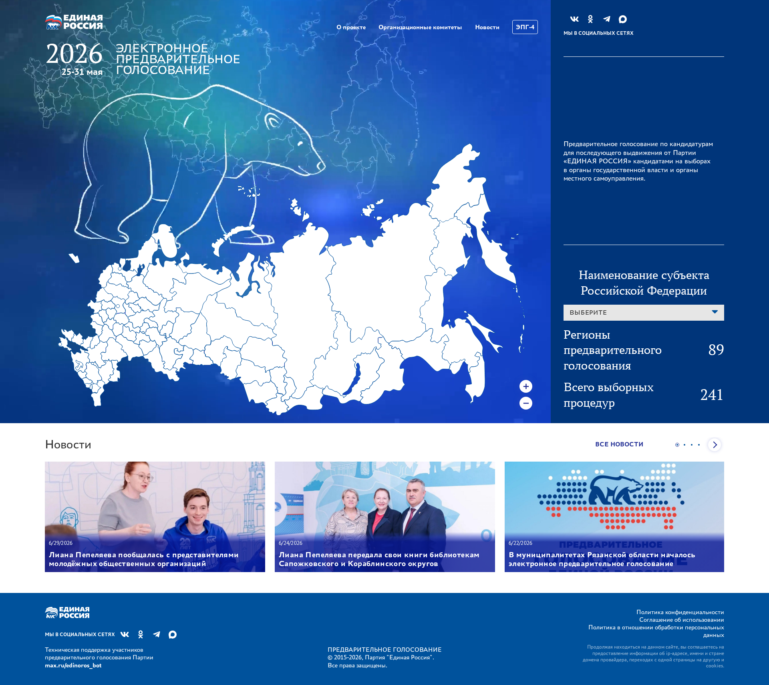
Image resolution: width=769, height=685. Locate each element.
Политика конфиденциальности (680, 612)
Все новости (619, 444)
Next (714, 444)
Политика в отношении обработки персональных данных (656, 631)
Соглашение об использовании (681, 619)
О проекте (351, 27)
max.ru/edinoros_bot (73, 665)
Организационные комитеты (420, 27)
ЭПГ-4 (525, 27)
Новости (487, 27)
